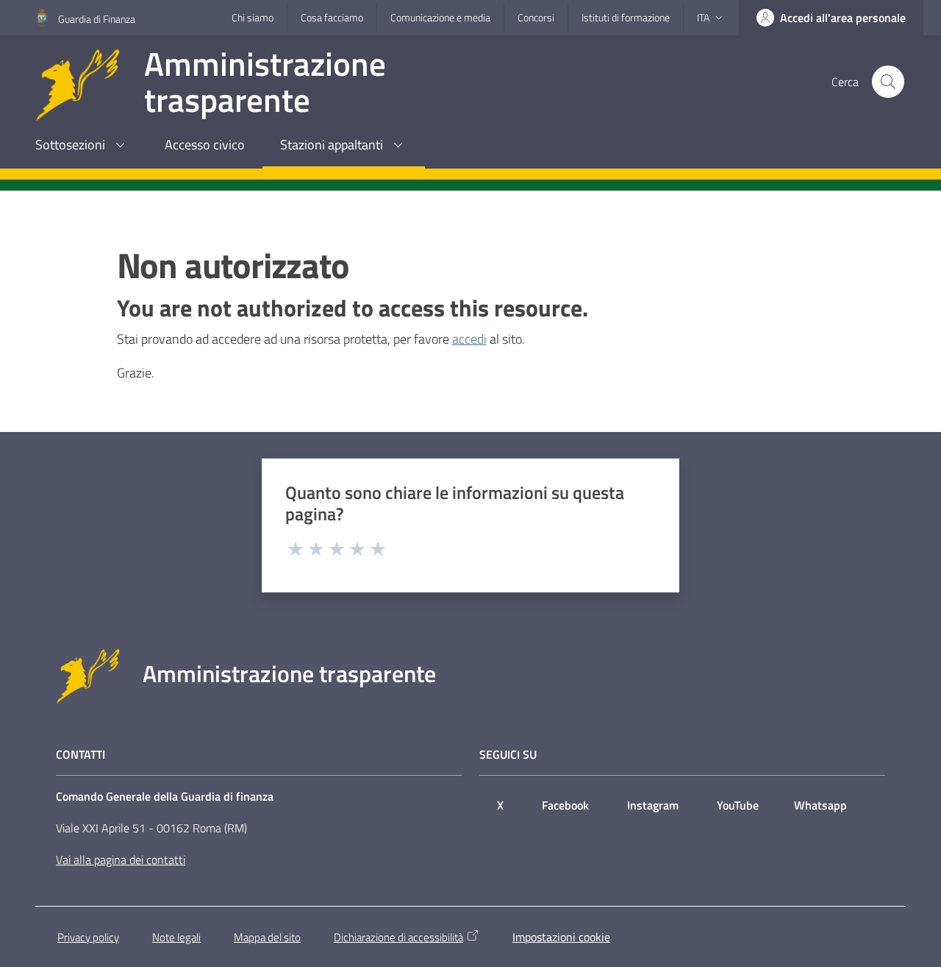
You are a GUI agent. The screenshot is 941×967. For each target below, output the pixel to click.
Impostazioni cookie (561, 937)
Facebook (565, 805)
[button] (888, 81)
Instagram (653, 805)
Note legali (176, 937)
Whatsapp (820, 805)
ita (703, 17)
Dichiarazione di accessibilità (398, 937)
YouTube (738, 805)
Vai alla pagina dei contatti (120, 859)
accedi (469, 339)
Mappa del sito (267, 937)
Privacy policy (88, 937)
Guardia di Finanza (96, 18)
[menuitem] (82, 146)
